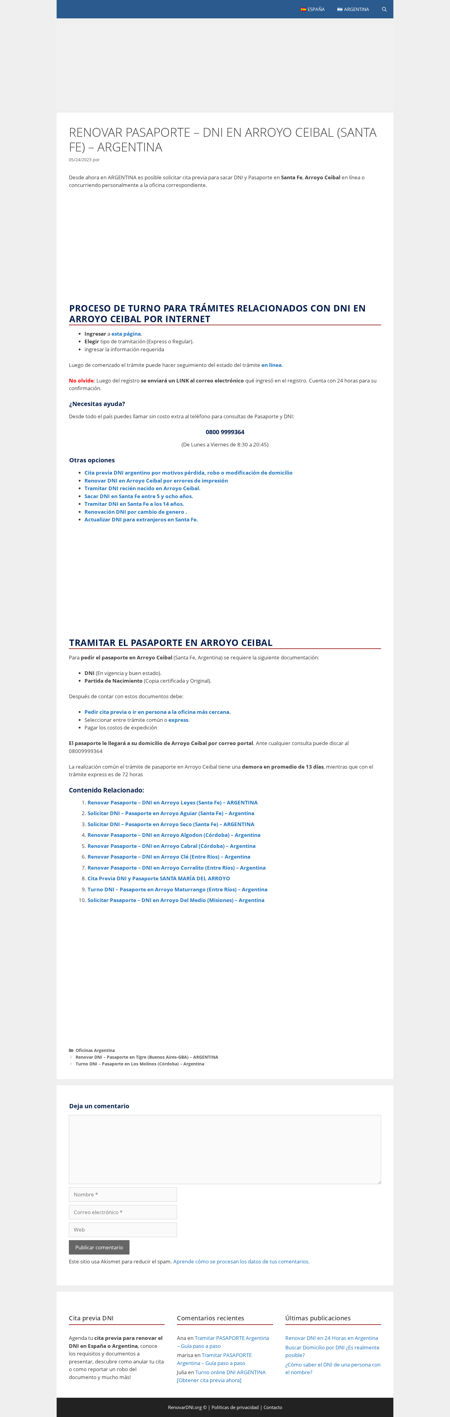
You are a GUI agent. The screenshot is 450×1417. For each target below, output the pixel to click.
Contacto (273, 1407)
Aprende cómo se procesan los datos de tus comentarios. (241, 1261)
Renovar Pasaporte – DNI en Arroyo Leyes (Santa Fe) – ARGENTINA (173, 802)
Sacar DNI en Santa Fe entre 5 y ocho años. (138, 496)
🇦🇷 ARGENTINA (353, 9)
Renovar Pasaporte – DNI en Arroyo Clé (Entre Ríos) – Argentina (169, 856)
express (178, 719)
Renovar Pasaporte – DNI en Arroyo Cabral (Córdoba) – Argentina (172, 845)
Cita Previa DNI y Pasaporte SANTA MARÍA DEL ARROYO (159, 878)
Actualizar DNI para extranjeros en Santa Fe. (141, 519)
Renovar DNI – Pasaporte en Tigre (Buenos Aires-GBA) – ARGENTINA (147, 1057)
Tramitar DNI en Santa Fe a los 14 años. (134, 503)
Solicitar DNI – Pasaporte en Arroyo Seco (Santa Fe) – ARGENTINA (171, 824)
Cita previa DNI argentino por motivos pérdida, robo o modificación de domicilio (188, 472)
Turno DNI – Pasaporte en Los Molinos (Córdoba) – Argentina (140, 1064)
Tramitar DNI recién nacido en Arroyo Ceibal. (142, 488)
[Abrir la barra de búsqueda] (384, 9)
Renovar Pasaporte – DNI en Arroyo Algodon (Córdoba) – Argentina (174, 834)
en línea (271, 364)
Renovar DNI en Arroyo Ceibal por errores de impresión (156, 480)
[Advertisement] (225, 67)
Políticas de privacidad (235, 1407)
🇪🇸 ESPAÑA (313, 9)
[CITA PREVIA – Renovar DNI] (98, 9)
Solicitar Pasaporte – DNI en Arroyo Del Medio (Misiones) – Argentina (176, 900)
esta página (126, 333)
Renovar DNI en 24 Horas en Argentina (331, 1337)
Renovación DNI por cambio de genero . (135, 511)
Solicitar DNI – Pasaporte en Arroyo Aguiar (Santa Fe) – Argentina (171, 813)
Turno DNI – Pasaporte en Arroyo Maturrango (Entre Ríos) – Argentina (178, 889)
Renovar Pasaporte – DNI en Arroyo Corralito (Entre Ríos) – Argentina (177, 867)
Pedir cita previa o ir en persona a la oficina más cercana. (157, 711)
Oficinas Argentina (95, 1050)
